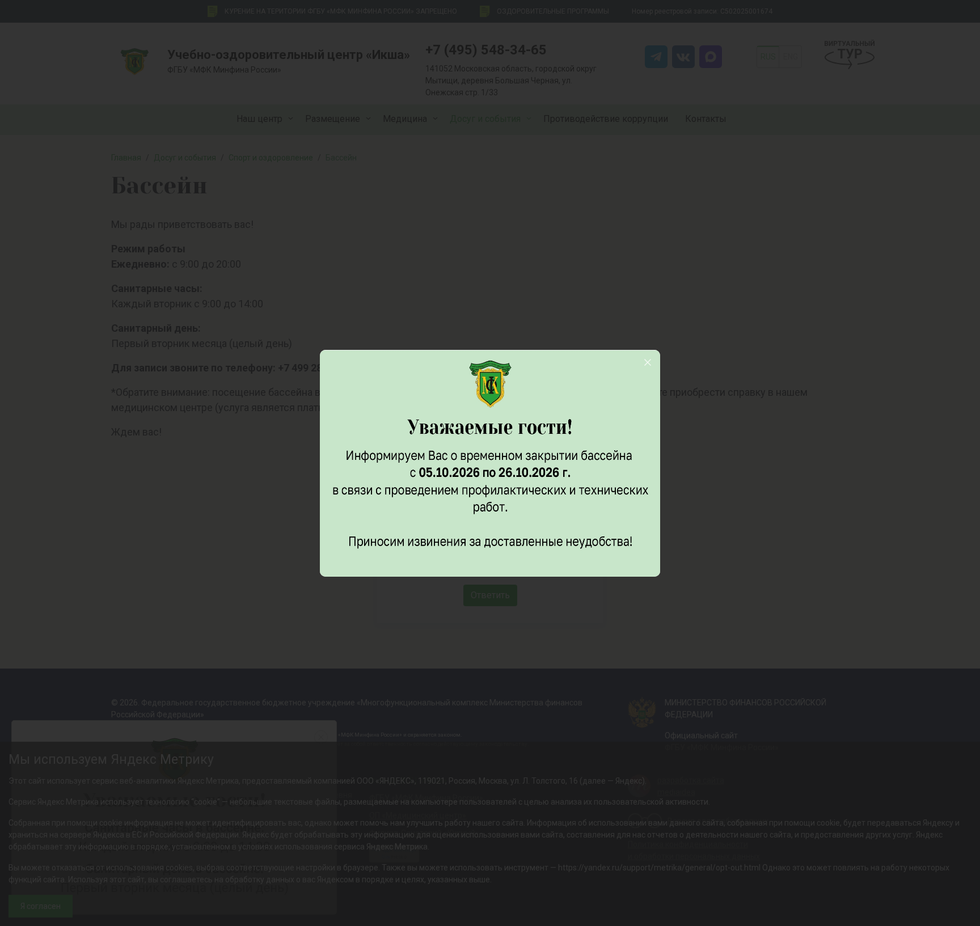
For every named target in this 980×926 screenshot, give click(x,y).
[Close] (647, 362)
